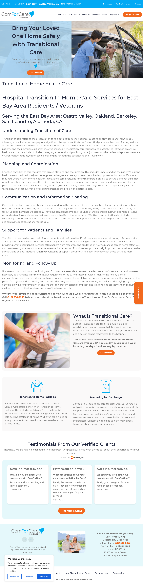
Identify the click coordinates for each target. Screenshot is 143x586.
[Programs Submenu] (118, 15)
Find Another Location (71, 4)
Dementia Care (98, 15)
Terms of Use (101, 573)
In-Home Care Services (78, 15)
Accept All (44, 577)
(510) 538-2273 (15, 297)
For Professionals (123, 4)
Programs (113, 15)
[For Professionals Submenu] (131, 4)
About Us (60, 15)
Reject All (29, 577)
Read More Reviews (71, 510)
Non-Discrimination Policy (78, 573)
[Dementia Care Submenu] (106, 15)
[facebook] (31, 539)
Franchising (118, 573)
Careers (138, 4)
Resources (107, 4)
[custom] (24, 539)
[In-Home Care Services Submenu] (89, 15)
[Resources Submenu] (113, 4)
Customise (14, 577)
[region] (29, 568)
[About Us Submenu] (65, 15)
